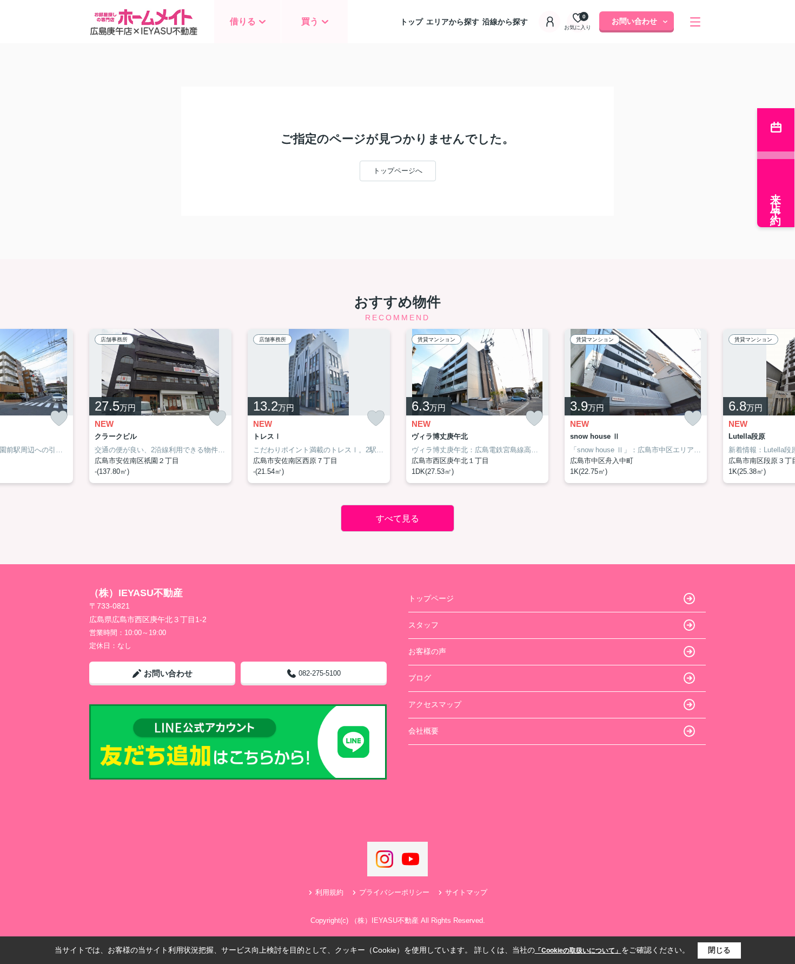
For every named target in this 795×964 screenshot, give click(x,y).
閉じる (719, 950)
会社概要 (423, 731)
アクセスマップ (434, 704)
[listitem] (160, 406)
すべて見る (397, 518)
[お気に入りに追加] (59, 418)
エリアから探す (452, 21)
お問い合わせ (634, 21)
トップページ (431, 598)
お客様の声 (427, 651)
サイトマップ (466, 892)
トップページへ (397, 171)
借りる (243, 21)
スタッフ (423, 624)
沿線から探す (505, 21)
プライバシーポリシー (394, 892)
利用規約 (329, 892)
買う (310, 21)
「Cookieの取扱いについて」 (578, 950)
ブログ (419, 678)
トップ (411, 21)
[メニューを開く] (695, 21)
